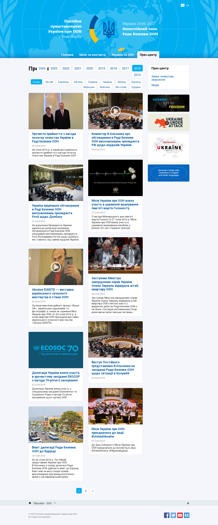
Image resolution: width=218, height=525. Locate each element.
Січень (36, 82)
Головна (67, 54)
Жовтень (105, 87)
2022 (66, 68)
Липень (122, 82)
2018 (113, 68)
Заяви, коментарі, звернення (162, 77)
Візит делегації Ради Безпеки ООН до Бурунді (54, 449)
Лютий (49, 82)
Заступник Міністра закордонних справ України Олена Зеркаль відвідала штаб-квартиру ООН (115, 283)
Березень (63, 82)
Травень (93, 82)
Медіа (155, 85)
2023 (54, 68)
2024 (42, 68)
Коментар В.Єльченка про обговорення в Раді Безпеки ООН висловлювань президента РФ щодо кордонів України (115, 139)
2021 (77, 68)
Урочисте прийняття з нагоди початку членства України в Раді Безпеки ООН (54, 137)
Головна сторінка (30, 503)
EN (187, 5)
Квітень (78, 82)
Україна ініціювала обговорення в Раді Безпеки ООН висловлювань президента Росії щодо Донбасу (55, 211)
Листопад (121, 87)
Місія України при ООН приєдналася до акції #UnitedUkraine (108, 432)
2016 (137, 68)
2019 (101, 68)
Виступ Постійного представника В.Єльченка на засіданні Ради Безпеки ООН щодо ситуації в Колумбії (113, 367)
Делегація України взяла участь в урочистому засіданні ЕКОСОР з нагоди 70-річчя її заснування (56, 376)
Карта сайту (188, 503)
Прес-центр (39, 502)
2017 (125, 68)
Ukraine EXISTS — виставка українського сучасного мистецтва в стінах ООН (53, 293)
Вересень (89, 87)
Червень (107, 82)
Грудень (136, 87)
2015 (137, 74)
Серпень (136, 82)
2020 (89, 68)
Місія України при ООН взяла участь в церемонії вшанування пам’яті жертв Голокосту (115, 204)
